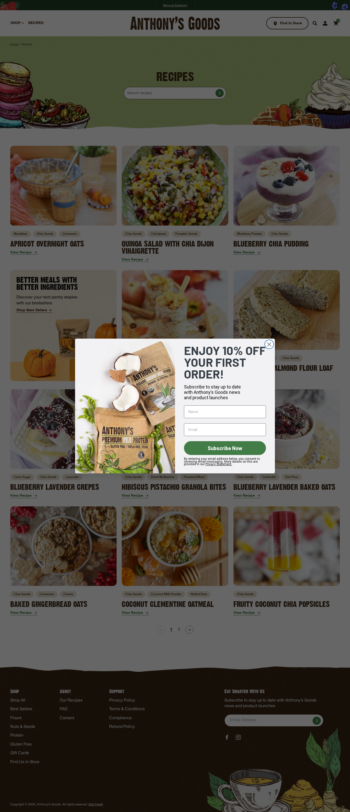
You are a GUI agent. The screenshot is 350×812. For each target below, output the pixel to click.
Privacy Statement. (218, 464)
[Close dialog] (269, 344)
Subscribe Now (225, 448)
